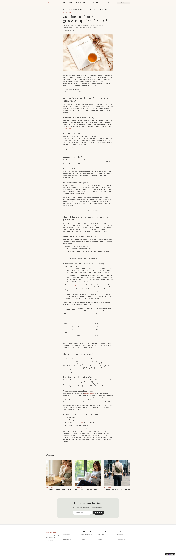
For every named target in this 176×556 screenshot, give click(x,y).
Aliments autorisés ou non (86, 534)
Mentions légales (116, 552)
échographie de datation (78, 285)
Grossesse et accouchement (69, 542)
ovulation (67, 287)
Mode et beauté (67, 539)
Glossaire (83, 539)
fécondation (68, 128)
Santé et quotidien (67, 537)
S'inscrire (98, 512)
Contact (108, 552)
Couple (100, 539)
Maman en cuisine (85, 537)
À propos (101, 552)
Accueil (65, 9)
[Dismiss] (174, 554)
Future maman (67, 2)
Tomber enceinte (67, 534)
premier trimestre (89, 393)
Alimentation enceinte (82, 2)
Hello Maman (50, 3)
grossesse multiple (77, 422)
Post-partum (101, 534)
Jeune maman (95, 2)
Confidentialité (126, 552)
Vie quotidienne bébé (121, 537)
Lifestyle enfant (119, 534)
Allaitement (100, 537)
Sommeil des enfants (120, 542)
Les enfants (105, 2)
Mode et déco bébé (120, 539)
